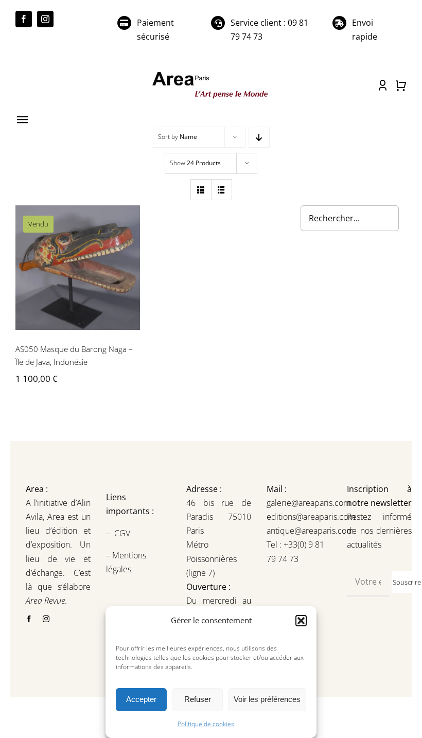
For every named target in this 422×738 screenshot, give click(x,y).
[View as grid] (201, 190)
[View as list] (222, 190)
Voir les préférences (267, 699)
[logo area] (211, 73)
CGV (123, 533)
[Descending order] (259, 137)
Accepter (141, 699)
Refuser (197, 699)
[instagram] (45, 19)
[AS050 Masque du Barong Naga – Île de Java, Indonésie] (77, 267)
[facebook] (23, 19)
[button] (301, 621)
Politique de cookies (206, 723)
